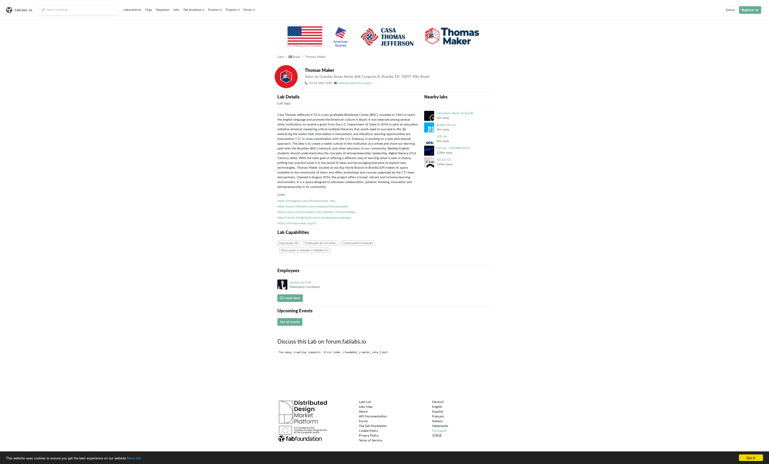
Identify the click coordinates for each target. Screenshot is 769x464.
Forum (248, 9)
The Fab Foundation (373, 426)
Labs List (365, 402)
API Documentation (373, 416)
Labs (281, 56)
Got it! (751, 457)
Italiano (437, 421)
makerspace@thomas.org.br (355, 83)
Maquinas (162, 9)
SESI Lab (442, 136)
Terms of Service (370, 440)
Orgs (148, 9)
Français (438, 416)
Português (439, 430)
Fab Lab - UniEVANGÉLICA (453, 148)
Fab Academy (192, 9)
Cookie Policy (368, 430)
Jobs (176, 9)
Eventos (213, 9)
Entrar (730, 10)
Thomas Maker (315, 56)
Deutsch (438, 402)
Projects (231, 9)
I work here (291, 298)
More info (134, 457)
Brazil (296, 56)
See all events (290, 322)
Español (437, 411)
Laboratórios (132, 9)
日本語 (437, 435)
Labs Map (365, 406)
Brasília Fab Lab (446, 124)
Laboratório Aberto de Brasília (455, 113)
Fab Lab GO (444, 159)
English (437, 406)
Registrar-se (750, 10)
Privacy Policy (369, 435)
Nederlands (440, 426)
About (363, 411)
